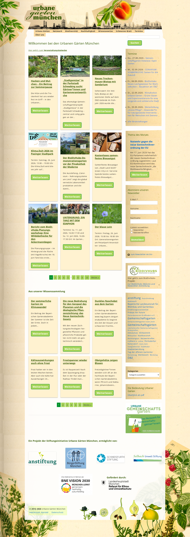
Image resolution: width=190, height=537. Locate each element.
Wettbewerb (143, 355)
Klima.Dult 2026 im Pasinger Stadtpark (42, 152)
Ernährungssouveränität (138, 310)
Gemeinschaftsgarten (141, 318)
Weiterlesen (40, 110)
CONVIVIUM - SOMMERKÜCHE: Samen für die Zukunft (143, 72)
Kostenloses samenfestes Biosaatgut (106, 157)
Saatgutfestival (134, 347)
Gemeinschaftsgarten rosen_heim (141, 322)
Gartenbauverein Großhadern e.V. (141, 315)
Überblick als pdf (136, 395)
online (140, 341)
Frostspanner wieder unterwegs (75, 362)
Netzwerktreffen (141, 232)
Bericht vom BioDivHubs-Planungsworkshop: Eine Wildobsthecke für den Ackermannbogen (42, 234)
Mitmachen (132, 336)
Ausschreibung (148, 298)
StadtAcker (145, 347)
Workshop (154, 355)
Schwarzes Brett (124, 31)
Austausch (132, 301)
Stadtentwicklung (136, 349)
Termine (139, 31)
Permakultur (150, 341)
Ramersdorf (133, 344)
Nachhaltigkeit (88, 31)
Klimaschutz (133, 333)
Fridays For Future (136, 312)
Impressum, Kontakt (38, 512)
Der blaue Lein (103, 226)
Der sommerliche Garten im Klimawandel (41, 304)
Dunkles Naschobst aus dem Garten (106, 302)
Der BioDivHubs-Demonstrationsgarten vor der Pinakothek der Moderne (75, 162)
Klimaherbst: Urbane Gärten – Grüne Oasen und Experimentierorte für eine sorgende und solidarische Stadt (143, 96)
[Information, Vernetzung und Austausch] (44, 13)
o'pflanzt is (132, 341)
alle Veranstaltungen (138, 121)
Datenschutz (57, 512)
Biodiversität (71, 31)
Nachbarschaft (144, 335)
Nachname (135, 218)
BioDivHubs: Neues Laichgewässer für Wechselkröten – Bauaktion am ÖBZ (143, 84)
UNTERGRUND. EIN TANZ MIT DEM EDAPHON (74, 220)
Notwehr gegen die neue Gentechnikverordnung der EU (142, 144)
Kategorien (133, 371)
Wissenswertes (105, 31)
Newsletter (138, 230)
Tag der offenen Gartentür (140, 352)
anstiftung (134, 298)
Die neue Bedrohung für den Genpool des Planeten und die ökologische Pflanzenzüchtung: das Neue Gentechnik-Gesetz (75, 310)
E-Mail (134, 199)
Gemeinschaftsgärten (142, 325)
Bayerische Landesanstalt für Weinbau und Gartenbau (143, 305)
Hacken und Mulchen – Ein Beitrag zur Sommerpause (41, 84)
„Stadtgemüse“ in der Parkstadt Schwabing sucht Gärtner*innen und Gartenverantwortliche (75, 88)
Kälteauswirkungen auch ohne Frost (42, 362)
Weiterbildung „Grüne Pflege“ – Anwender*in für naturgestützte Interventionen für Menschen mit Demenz (143, 111)
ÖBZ (130, 358)
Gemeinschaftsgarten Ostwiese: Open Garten (142, 61)
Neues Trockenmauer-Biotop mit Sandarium (105, 81)
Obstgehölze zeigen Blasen (106, 362)
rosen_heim (143, 344)
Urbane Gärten (42, 31)
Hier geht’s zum (47, 50)
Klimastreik (144, 333)
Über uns (39, 35)
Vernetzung (132, 355)
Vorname (134, 208)
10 (87, 277)
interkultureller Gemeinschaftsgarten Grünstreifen (143, 329)
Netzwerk (57, 31)
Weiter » (95, 277)
